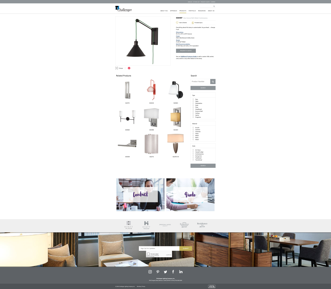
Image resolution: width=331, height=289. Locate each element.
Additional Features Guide (189, 56)
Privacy (143, 286)
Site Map (139, 286)
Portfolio (192, 11)
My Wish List (196, 2)
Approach (173, 11)
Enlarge (121, 68)
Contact (213, 2)
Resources (202, 11)
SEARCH (203, 88)
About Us (211, 11)
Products (182, 11)
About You (164, 11)
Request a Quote (205, 2)
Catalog (190, 2)
